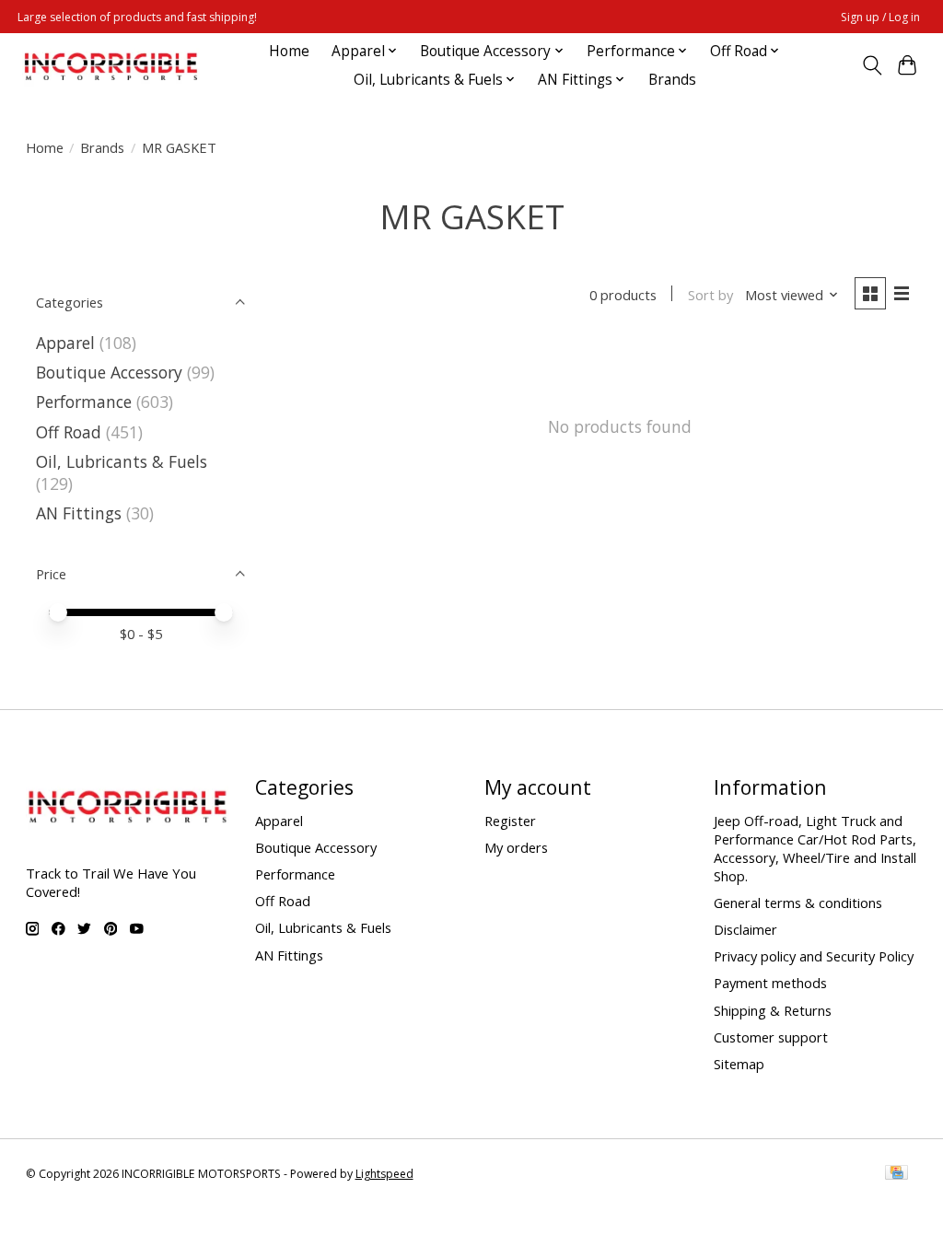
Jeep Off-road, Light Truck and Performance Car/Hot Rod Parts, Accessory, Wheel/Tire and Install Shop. (815, 848)
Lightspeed (384, 1174)
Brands (672, 79)
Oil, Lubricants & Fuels (121, 461)
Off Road (68, 432)
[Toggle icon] (871, 65)
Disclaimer (745, 929)
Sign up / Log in (880, 17)
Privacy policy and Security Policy (814, 956)
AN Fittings (79, 513)
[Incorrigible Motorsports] (111, 65)
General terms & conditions (798, 902)
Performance (84, 401)
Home (289, 51)
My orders (516, 847)
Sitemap (739, 1063)
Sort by (710, 294)
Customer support (771, 1037)
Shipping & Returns (773, 1010)
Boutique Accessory (109, 372)
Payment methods (770, 982)
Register (510, 820)
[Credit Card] (896, 1174)
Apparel (65, 343)
